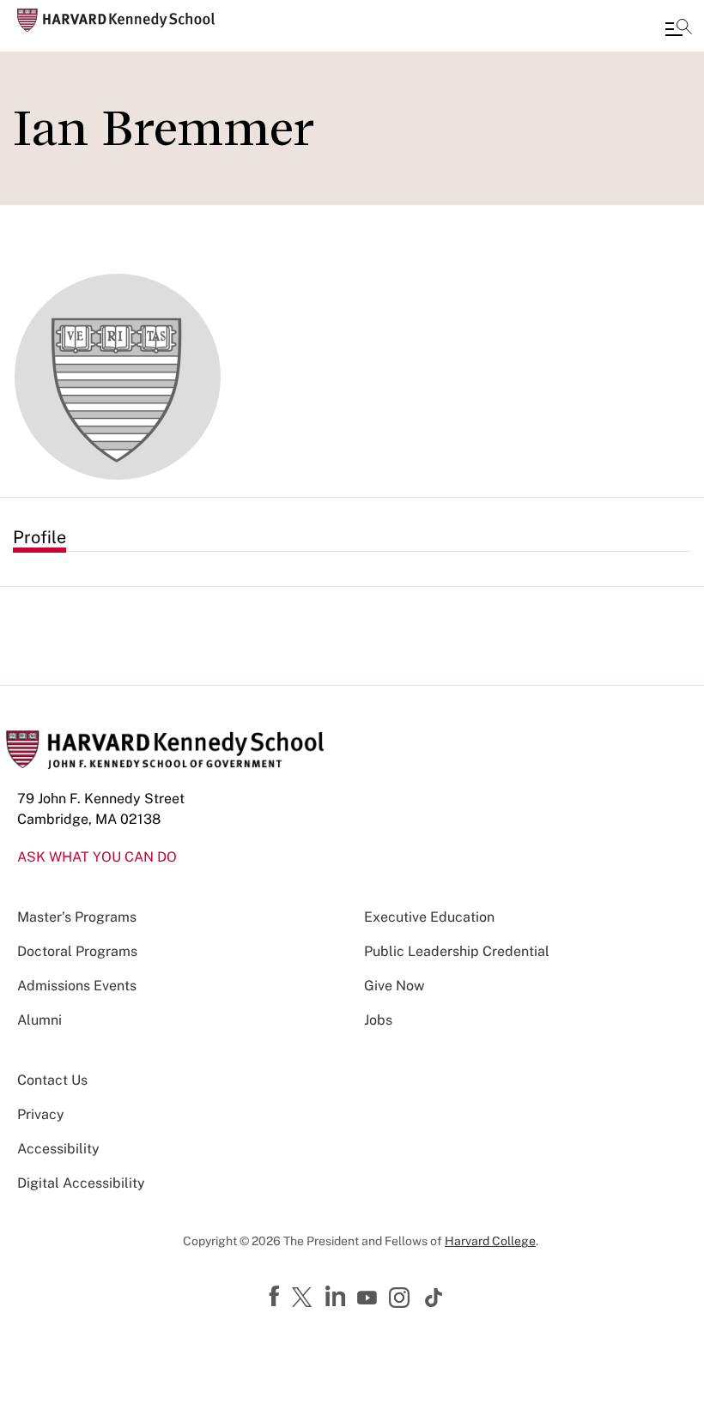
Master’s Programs (77, 917)
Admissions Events (77, 985)
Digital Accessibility (81, 1183)
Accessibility (58, 1149)
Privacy (40, 1114)
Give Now (394, 985)
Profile (39, 537)
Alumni (39, 1020)
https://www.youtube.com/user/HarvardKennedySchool (369, 1298)
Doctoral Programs (77, 951)
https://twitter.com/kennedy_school (305, 1298)
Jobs (378, 1020)
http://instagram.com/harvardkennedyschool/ (402, 1299)
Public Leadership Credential (456, 951)
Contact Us (52, 1080)
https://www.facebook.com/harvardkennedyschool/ (276, 1296)
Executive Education (429, 917)
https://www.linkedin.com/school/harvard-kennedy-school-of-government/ (337, 1296)
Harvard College (490, 1241)
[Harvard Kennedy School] (116, 20)
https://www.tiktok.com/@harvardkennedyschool (434, 1298)
